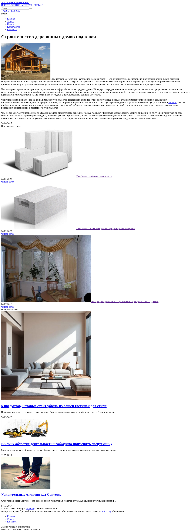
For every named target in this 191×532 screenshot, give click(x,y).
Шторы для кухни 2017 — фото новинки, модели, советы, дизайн (124, 301)
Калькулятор (13, 26)
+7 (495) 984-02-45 (10, 11)
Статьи (10, 24)
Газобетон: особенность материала (94, 176)
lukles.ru (172, 102)
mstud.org (30, 508)
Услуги (10, 21)
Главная (11, 18)
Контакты (12, 29)
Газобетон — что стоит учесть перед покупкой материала (105, 228)
